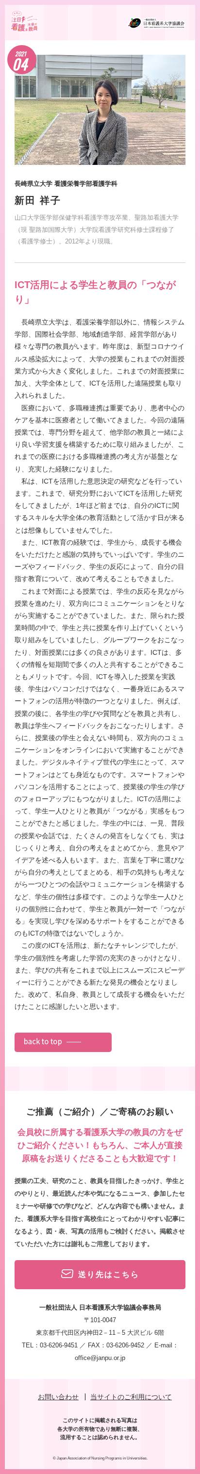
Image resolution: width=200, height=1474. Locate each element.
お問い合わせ (58, 1397)
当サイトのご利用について (131, 1397)
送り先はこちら (108, 1274)
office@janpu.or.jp (100, 1357)
